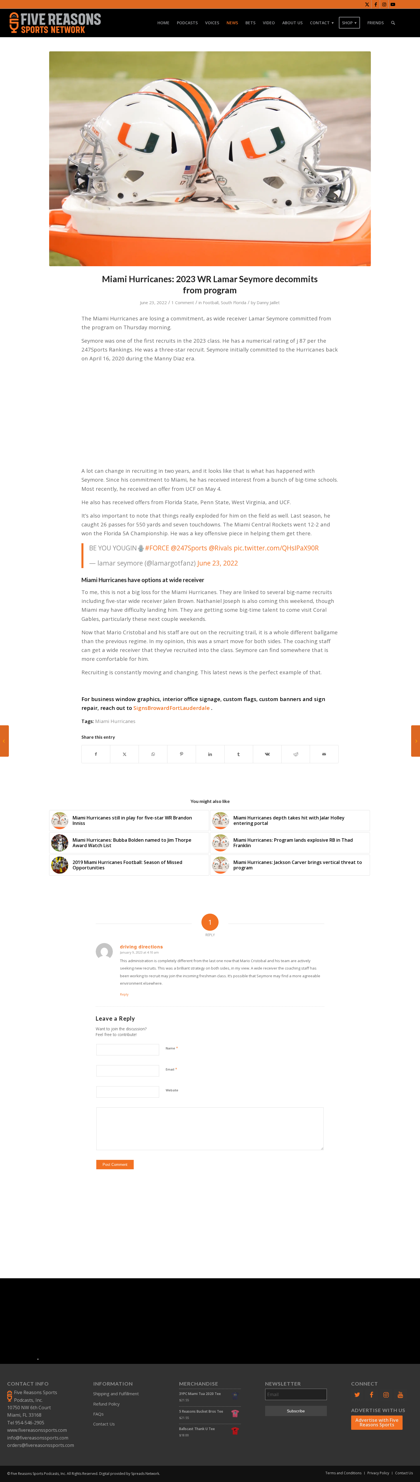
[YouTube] (400, 1395)
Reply (124, 994)
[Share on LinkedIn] (210, 754)
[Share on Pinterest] (181, 754)
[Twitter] (357, 1395)
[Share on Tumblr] (239, 754)
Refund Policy (106, 1404)
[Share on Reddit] (296, 754)
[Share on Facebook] (96, 754)
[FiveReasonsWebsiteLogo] (55, 23)
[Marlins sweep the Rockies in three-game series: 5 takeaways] (415, 741)
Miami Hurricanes (115, 721)
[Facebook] (371, 1395)
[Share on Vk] (267, 754)
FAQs (98, 1414)
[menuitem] (163, 23)
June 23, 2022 (217, 563)
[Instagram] (386, 1395)
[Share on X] (124, 754)
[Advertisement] (210, 1221)
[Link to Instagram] (384, 4)
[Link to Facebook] (375, 4)
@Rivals (220, 548)
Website (172, 1090)
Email (171, 1069)
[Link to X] (367, 4)
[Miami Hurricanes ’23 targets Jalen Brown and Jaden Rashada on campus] (4, 741)
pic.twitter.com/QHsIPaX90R (276, 548)
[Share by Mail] (324, 754)
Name (172, 1048)
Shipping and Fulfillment (116, 1393)
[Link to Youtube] (393, 4)
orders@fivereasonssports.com (40, 1445)
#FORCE (157, 548)
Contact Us (104, 1424)
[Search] (393, 23)
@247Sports (189, 548)
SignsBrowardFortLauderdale (171, 707)
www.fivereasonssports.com (37, 1430)
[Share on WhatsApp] (153, 754)
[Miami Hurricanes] (210, 158)
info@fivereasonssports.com (37, 1438)
